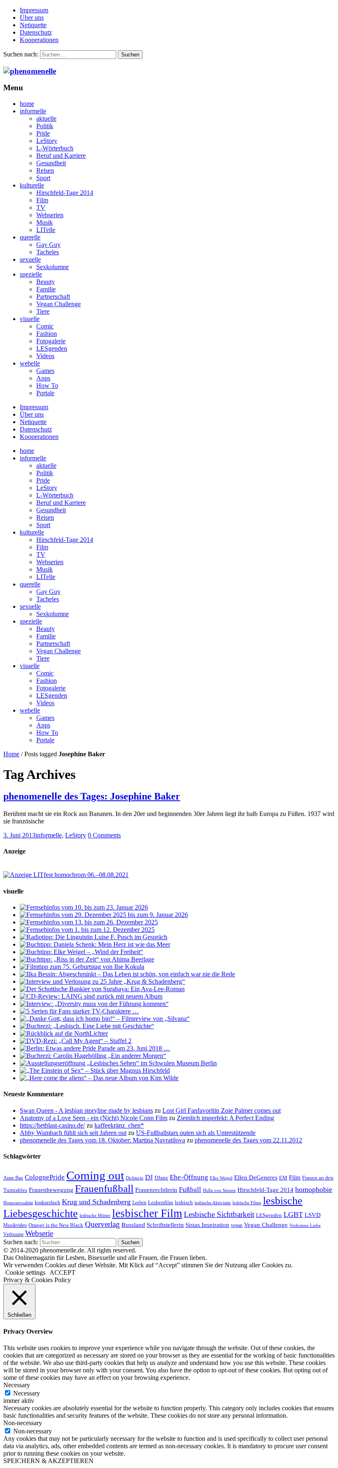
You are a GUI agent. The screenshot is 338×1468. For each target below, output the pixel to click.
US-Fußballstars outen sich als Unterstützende (196, 1132)
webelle (30, 363)
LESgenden (51, 348)
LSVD (313, 1214)
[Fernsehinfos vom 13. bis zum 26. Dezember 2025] (89, 922)
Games (45, 370)
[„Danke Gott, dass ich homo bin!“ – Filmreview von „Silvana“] (105, 1018)
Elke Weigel (221, 1178)
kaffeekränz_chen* (119, 1125)
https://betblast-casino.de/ (52, 1125)
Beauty (45, 281)
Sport (43, 177)
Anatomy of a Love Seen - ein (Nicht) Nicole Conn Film (93, 1117)
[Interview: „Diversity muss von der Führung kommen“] (94, 1003)
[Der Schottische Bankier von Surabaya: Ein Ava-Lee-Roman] (102, 988)
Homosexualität (18, 1203)
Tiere (42, 311)
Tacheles (47, 252)
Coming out (95, 1175)
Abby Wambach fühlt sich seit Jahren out (73, 1132)
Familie (46, 289)
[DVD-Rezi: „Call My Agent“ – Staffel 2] (75, 1040)
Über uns (32, 17)
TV (40, 207)
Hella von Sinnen (219, 1190)
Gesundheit (51, 162)
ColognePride (45, 1177)
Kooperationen (39, 39)
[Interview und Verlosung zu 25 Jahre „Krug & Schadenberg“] (102, 981)
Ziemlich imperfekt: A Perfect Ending (225, 1117)
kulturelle (32, 185)
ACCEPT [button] (62, 1272)
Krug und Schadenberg (96, 1202)
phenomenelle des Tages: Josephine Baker (91, 796)
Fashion (46, 333)
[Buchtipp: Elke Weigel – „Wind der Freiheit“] (81, 951)
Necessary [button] (16, 1384)
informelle (33, 111)
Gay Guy (48, 244)
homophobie (313, 1189)
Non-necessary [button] (22, 1422)
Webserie (39, 1233)
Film (42, 200)
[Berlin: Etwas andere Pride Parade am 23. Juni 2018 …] (95, 1048)
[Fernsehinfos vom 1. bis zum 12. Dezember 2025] (87, 929)
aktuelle (46, 118)
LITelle (45, 229)
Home (11, 753)
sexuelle (30, 259)
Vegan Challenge (58, 303)
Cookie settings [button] (25, 1272)
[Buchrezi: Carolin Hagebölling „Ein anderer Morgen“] (93, 1055)
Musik (44, 222)
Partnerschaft (53, 296)
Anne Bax (13, 1178)
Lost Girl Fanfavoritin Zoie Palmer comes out (221, 1110)
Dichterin (134, 1178)
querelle (30, 237)
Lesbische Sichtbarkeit (219, 1214)
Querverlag (102, 1224)
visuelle (30, 318)
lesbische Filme (246, 1203)
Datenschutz (36, 32)
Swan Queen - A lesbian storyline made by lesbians (86, 1110)
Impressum (34, 10)
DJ (149, 1177)
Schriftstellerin (165, 1224)
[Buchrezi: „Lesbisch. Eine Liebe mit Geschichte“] (87, 1025)
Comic (45, 326)
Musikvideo (15, 1225)
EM (283, 1178)
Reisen (45, 170)
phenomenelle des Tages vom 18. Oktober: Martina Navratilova (102, 1140)
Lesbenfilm (160, 1202)
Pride (43, 133)
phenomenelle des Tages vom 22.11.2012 (248, 1140)
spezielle (31, 274)
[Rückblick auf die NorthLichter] (64, 1033)
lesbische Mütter (95, 1215)
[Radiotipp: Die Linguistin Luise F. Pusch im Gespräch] (93, 936)
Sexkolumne (52, 266)
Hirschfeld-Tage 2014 (64, 192)
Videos (45, 355)
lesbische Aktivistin (213, 1203)
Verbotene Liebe (305, 1225)
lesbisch (184, 1202)
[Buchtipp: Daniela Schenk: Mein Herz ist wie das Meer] (95, 944)
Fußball (190, 1190)
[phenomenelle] (29, 71)
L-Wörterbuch (54, 148)
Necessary (26, 1393)
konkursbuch (47, 1202)
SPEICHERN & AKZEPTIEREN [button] (48, 1460)
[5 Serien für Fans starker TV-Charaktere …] (79, 1011)
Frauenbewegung (51, 1190)
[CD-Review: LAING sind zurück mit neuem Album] (91, 996)
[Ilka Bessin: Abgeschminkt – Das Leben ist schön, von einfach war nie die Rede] (127, 974)
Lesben (139, 1202)
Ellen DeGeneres (255, 1177)
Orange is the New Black (55, 1225)
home (27, 103)
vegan (236, 1225)
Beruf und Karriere (61, 155)
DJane (161, 1178)
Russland (133, 1224)
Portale (45, 392)
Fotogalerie (51, 341)
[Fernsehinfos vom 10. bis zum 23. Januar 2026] (84, 907)
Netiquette (33, 24)
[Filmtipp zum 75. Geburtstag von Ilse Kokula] (82, 966)
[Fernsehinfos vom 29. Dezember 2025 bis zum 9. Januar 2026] (104, 914)
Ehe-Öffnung (189, 1177)
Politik (44, 125)
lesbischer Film (147, 1213)
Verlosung (13, 1234)
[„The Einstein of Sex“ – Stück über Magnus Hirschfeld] (95, 1070)
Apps (43, 378)
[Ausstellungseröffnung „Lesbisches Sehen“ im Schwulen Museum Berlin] (118, 1063)
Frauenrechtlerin (156, 1189)
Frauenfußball (104, 1188)
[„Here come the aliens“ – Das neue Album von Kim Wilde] (99, 1077)
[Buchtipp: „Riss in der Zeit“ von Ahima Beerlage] (87, 959)
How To (47, 385)
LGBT (293, 1214)
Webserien (49, 214)
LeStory (46, 140)
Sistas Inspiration (207, 1225)
